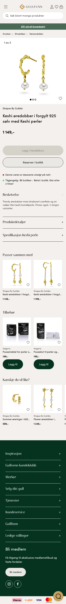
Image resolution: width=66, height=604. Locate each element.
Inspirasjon (13, 453)
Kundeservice (15, 512)
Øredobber (20, 33)
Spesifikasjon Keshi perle (20, 235)
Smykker (7, 33)
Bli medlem (16, 572)
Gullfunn (11, 524)
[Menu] (7, 6)
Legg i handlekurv (33, 150)
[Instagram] (9, 584)
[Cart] (61, 7)
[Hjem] (30, 7)
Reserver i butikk (33, 162)
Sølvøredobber (36, 33)
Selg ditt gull (14, 489)
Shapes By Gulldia (13, 108)
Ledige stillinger (17, 535)
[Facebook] (18, 584)
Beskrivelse (11, 195)
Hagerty (6, 348)
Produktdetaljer (14, 222)
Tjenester (12, 500)
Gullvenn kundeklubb (20, 465)
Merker (10, 477)
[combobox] (33, 15)
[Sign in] (52, 7)
